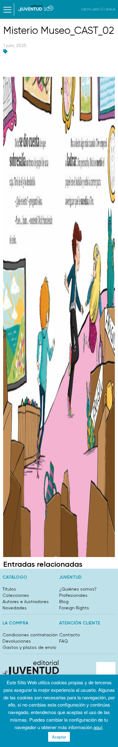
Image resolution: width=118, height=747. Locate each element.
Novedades (15, 607)
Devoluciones (17, 641)
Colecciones (16, 595)
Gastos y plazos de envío (29, 647)
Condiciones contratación (30, 634)
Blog (64, 601)
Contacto (69, 634)
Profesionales (73, 595)
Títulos (9, 589)
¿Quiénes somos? (78, 589)
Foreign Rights (74, 607)
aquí (97, 727)
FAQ (63, 641)
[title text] (35, 8)
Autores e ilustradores (26, 601)
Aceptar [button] (59, 737)
